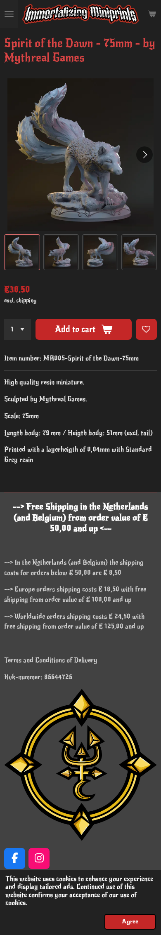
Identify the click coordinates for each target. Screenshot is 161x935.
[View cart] (152, 14)
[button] (22, 252)
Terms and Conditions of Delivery (50, 660)
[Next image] (144, 154)
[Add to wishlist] (146, 329)
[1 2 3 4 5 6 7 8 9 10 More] (17, 329)
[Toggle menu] (9, 14)
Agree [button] (130, 921)
